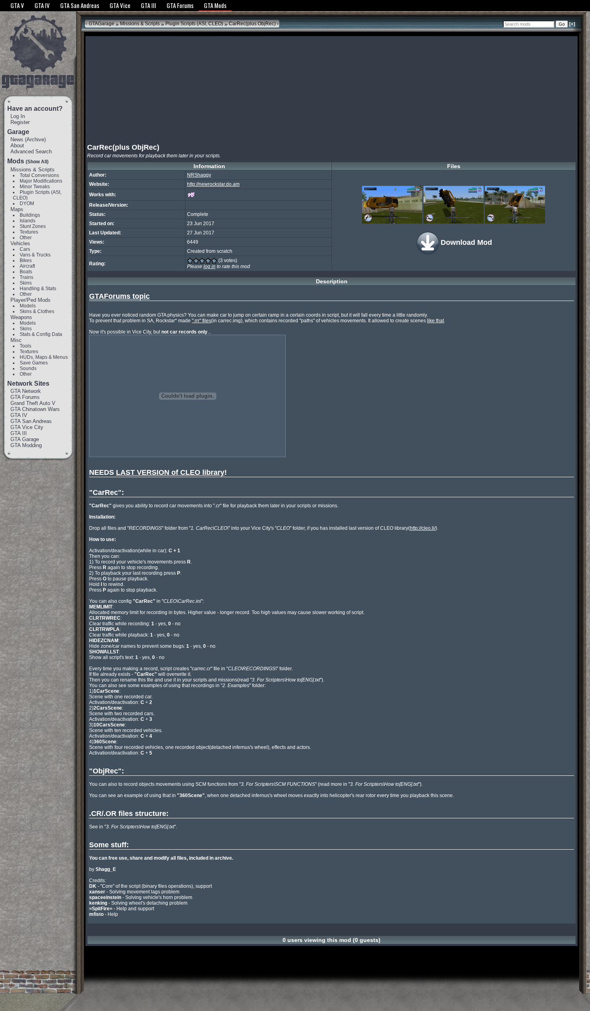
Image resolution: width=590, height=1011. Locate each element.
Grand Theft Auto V (32, 403)
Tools (25, 346)
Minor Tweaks (35, 186)
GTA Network (25, 391)
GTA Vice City (26, 427)
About (17, 145)
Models (28, 306)
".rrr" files (201, 320)
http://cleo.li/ (422, 528)
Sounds (28, 368)
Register (20, 122)
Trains (26, 277)
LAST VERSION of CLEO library (170, 472)
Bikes (26, 260)
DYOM (27, 203)
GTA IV (18, 415)
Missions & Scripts (32, 170)
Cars (25, 249)
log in (209, 266)
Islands (27, 221)
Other (26, 237)
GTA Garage (24, 439)
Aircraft (27, 266)
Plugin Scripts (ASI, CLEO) (194, 23)
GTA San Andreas (31, 421)
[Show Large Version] (392, 205)
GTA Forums (25, 397)
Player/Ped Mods (30, 300)
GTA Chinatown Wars (35, 409)
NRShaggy (199, 175)
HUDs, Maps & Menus (44, 357)
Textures (29, 232)
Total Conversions (39, 175)
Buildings (30, 215)
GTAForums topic (119, 296)
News (16, 139)
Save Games (34, 363)
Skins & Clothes (37, 311)
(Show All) (37, 162)
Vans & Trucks (35, 255)
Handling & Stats (38, 288)
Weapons (21, 317)
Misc (16, 340)
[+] (572, 24)
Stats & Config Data (41, 334)
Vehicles (20, 243)
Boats (26, 272)
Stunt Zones (33, 226)
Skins (26, 283)
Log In (17, 116)
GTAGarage (101, 23)
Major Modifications (41, 181)
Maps (16, 209)
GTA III (18, 433)
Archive (35, 139)
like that (435, 320)
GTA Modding (26, 445)
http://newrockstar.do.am (213, 184)
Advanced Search (31, 151)
